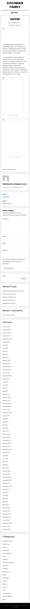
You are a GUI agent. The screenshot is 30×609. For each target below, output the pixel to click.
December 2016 (6, 330)
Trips (3, 590)
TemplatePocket (17, 605)
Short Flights (6, 578)
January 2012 (6, 511)
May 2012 (5, 498)
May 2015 (5, 388)
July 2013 (5, 455)
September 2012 (7, 486)
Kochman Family (15, 5)
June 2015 (5, 385)
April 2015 (5, 391)
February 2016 (6, 360)
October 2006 (6, 529)
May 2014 (5, 425)
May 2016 (5, 351)
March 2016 (5, 357)
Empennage (5, 550)
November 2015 (6, 369)
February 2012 (6, 508)
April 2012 (5, 501)
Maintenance (6, 572)
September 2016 (7, 339)
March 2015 (5, 394)
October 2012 (6, 483)
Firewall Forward (6, 553)
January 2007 (6, 526)
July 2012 (5, 492)
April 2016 (5, 354)
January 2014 (6, 437)
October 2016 (6, 336)
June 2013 (5, 459)
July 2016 (5, 345)
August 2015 (5, 379)
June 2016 (5, 348)
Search (4, 276)
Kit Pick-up (5, 568)
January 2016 (6, 363)
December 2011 (6, 514)
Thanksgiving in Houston (9, 303)
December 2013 (6, 440)
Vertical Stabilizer (7, 596)
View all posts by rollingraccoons (12, 187)
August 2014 (5, 416)
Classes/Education (7, 541)
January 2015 (6, 400)
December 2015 (6, 366)
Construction (6, 544)
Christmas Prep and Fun (8, 300)
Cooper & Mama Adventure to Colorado (12, 291)
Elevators (5, 547)
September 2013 (7, 449)
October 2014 (6, 409)
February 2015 (6, 397)
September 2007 (7, 523)
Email (4, 243)
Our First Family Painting (9, 294)
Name (4, 236)
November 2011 (6, 517)
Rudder (4, 575)
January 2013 (6, 474)
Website (4, 250)
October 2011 (6, 520)
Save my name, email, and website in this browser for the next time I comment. (14, 261)
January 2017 (6, 326)
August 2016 (5, 342)
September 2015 (7, 376)
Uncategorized (6, 593)
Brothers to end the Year (9, 297)
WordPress (15, 607)
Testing (4, 587)
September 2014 (7, 412)
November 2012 (6, 480)
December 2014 (6, 403)
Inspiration (5, 565)
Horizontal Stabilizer (8, 562)
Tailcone (4, 584)
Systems (4, 581)
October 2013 (6, 446)
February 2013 (6, 471)
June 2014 (5, 422)
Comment (6, 219)
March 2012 (5, 505)
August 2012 (5, 489)
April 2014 (5, 428)
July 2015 (5, 382)
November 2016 (6, 333)
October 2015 (6, 372)
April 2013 (5, 465)
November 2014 (6, 406)
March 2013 (5, 468)
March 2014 (5, 431)
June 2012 (5, 495)
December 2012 (6, 477)
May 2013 (5, 462)
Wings (4, 599)
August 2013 (5, 452)
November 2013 (6, 443)
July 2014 (5, 419)
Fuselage (4, 559)
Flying (4, 556)
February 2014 (6, 434)
